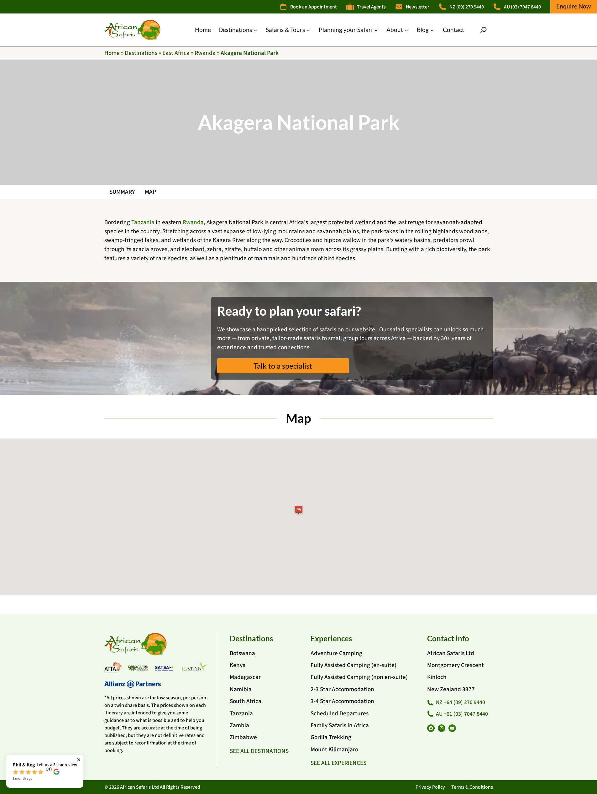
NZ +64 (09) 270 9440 (460, 702)
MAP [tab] (150, 191)
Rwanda (205, 53)
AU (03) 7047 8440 (522, 6)
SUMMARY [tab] (122, 191)
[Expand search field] (483, 29)
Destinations (141, 53)
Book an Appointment (313, 6)
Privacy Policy (430, 787)
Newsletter (417, 6)
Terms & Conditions (472, 787)
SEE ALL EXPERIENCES (338, 763)
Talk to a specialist (283, 365)
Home (112, 53)
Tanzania (142, 222)
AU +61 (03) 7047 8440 (462, 714)
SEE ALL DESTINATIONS (259, 751)
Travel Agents (371, 6)
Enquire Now (573, 6)
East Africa (176, 53)
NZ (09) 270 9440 (466, 6)
